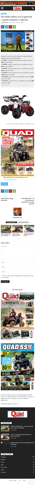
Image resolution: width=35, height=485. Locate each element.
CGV (19, 480)
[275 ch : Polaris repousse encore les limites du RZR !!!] (17, 229)
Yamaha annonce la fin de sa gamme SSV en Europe (29, 234)
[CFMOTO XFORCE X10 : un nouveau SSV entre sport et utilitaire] (6, 229)
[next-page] (18, 238)
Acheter (4, 184)
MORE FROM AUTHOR (23, 222)
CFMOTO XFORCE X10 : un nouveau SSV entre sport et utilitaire (6, 234)
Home (2, 12)
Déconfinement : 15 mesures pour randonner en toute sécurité (27, 201)
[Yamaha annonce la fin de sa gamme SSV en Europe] (29, 229)
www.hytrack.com (5, 85)
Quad (2, 464)
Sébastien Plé (5, 22)
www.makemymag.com (10, 179)
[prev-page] (16, 238)
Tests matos (4, 467)
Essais (2, 462)
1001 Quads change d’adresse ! (7, 199)
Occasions (3, 472)
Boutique (3, 459)
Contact (24, 480)
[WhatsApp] (14, 27)
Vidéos (2, 469)
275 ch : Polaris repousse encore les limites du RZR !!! (16, 234)
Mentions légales (13, 480)
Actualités (7, 12)
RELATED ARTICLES (11, 222)
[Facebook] (2, 27)
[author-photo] (17, 212)
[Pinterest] (10, 27)
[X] (6, 27)
